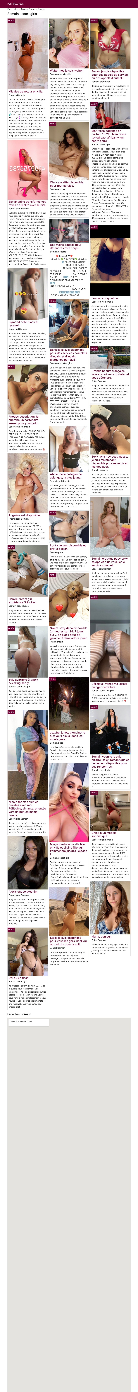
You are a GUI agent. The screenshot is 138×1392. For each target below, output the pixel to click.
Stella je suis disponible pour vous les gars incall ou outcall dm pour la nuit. (68, 941)
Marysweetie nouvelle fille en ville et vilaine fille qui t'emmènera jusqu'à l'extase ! (68, 849)
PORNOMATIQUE (15, 4)
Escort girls (12, 9)
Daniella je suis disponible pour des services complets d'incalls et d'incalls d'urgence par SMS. (68, 354)
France (24, 9)
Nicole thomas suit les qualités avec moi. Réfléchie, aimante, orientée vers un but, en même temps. (27, 808)
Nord (33, 9)
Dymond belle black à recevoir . (23, 323)
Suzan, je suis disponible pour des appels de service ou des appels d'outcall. (110, 75)
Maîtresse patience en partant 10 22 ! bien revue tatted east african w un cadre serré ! (109, 136)
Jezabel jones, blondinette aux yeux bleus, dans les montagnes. (67, 736)
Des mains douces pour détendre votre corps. (65, 246)
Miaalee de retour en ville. (26, 91)
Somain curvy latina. (105, 298)
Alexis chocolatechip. (23, 891)
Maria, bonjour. (102, 936)
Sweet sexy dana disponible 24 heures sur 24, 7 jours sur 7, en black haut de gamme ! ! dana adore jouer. (68, 633)
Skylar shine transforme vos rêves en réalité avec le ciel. (27, 203)
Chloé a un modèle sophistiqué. (104, 834)
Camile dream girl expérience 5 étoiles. (22, 600)
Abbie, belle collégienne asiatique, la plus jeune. (66, 475)
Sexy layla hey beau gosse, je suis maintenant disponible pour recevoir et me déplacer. (110, 461)
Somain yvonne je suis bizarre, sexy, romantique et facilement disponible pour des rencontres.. (110, 761)
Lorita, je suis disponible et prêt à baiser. (68, 547)
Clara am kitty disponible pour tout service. (66, 184)
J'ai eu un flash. (19, 978)
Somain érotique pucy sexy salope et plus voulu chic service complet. (110, 562)
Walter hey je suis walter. (66, 70)
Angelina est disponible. (25, 515)
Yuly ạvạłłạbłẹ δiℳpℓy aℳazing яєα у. (23, 681)
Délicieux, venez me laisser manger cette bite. (109, 685)
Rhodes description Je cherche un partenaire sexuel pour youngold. (24, 420)
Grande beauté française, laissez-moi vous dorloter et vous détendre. (110, 374)
